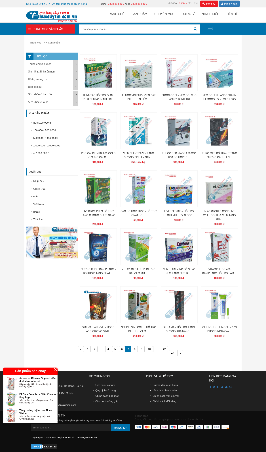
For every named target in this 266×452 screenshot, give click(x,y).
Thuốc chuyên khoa (39, 63)
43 (172, 353)
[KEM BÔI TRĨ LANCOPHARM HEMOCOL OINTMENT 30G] (219, 72)
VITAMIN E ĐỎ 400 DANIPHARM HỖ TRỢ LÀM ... (219, 271)
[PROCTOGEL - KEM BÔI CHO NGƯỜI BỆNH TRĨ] (179, 72)
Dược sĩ (188, 14)
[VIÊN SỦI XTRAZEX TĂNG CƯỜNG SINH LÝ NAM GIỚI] (138, 130)
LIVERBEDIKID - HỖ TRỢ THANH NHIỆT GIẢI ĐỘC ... (179, 213)
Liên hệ (232, 14)
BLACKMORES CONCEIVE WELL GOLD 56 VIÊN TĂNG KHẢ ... (219, 215)
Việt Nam (38, 204)
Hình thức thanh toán (165, 390)
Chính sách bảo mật (107, 395)
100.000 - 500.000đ (44, 130)
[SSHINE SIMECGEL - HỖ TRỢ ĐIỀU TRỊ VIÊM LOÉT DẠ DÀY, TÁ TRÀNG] (138, 304)
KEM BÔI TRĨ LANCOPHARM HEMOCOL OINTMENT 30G (220, 97)
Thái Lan (38, 219)
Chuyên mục (164, 14)
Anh (35, 196)
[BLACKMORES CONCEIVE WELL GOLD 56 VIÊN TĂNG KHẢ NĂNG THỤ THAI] (219, 188)
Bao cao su (34, 86)
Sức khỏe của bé (38, 101)
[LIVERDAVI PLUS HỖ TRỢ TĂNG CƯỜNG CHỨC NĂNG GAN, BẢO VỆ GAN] (98, 188)
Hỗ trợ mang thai (38, 79)
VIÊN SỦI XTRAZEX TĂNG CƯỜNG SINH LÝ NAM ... (138, 155)
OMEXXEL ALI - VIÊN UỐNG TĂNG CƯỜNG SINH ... (98, 329)
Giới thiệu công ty (105, 384)
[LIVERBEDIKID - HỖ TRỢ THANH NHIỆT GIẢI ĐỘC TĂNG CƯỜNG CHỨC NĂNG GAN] (179, 188)
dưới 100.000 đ (42, 122)
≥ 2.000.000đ (40, 153)
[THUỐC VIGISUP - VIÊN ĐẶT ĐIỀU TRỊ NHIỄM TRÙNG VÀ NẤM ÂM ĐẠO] (138, 72)
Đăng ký (210, 3)
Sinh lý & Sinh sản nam (42, 71)
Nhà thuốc (210, 14)
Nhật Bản (38, 181)
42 (164, 349)
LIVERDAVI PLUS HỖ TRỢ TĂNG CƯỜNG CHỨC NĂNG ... (98, 215)
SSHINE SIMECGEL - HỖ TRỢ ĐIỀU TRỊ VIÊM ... (138, 329)
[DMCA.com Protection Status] (44, 446)
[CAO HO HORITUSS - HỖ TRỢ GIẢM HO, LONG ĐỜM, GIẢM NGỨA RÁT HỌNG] (138, 188)
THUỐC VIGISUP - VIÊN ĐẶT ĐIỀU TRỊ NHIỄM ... (139, 97)
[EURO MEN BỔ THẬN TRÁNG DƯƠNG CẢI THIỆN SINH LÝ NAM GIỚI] (219, 130)
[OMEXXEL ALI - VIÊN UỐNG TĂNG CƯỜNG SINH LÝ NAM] (98, 304)
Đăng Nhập (230, 3)
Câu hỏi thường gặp (106, 401)
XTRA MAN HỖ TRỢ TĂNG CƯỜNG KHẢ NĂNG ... (179, 329)
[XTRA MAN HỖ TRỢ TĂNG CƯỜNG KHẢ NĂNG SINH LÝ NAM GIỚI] (179, 304)
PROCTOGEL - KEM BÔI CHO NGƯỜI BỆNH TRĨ (179, 97)
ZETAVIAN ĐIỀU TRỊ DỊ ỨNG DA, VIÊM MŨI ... (138, 271)
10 (149, 349)
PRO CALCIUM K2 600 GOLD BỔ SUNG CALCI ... (98, 155)
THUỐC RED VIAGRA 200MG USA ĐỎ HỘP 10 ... (179, 155)
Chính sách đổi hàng (164, 401)
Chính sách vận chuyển (166, 395)
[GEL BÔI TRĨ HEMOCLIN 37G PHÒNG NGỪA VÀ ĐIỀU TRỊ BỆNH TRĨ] (219, 304)
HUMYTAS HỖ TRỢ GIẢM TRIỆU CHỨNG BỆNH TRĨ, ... (98, 97)
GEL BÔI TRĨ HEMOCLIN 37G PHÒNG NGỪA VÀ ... (219, 329)
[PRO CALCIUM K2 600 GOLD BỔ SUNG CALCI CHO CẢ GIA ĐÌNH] (98, 130)
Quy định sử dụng (105, 390)
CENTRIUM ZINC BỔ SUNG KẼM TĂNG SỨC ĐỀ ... (179, 271)
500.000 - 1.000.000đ (45, 137)
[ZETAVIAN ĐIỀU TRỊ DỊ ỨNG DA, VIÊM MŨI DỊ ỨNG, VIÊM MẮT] (138, 246)
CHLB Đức (39, 188)
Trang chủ (115, 14)
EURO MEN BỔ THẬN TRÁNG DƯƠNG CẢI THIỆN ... (219, 155)
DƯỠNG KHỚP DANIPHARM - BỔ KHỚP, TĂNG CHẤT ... (98, 271)
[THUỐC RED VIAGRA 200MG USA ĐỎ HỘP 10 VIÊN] (179, 130)
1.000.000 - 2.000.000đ (46, 145)
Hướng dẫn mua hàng (165, 384)
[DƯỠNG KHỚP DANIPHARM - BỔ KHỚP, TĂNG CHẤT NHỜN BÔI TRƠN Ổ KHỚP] (98, 246)
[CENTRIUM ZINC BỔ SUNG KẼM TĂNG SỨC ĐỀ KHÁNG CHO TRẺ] (179, 246)
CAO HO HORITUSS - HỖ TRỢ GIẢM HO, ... (139, 213)
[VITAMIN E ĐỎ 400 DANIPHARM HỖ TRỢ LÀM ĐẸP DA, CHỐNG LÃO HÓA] (219, 246)
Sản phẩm (139, 14)
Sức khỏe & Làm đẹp (40, 94)
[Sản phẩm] (53, 242)
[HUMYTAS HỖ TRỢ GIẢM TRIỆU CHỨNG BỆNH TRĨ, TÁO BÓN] (98, 72)
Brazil (36, 211)
